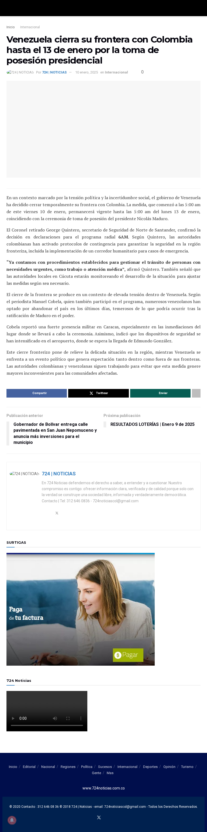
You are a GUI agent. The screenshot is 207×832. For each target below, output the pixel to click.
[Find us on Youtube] (105, 818)
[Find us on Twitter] (99, 818)
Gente (96, 773)
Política (86, 767)
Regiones (68, 767)
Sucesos (105, 767)
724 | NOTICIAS (54, 72)
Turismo (187, 767)
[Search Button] (198, 8)
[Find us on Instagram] (111, 818)
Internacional (30, 27)
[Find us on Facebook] (92, 818)
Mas (110, 773)
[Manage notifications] (12, 820)
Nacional (48, 767)
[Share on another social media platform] (196, 393)
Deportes (150, 767)
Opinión (169, 767)
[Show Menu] (8, 8)
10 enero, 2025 (86, 72)
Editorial (29, 767)
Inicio (10, 27)
